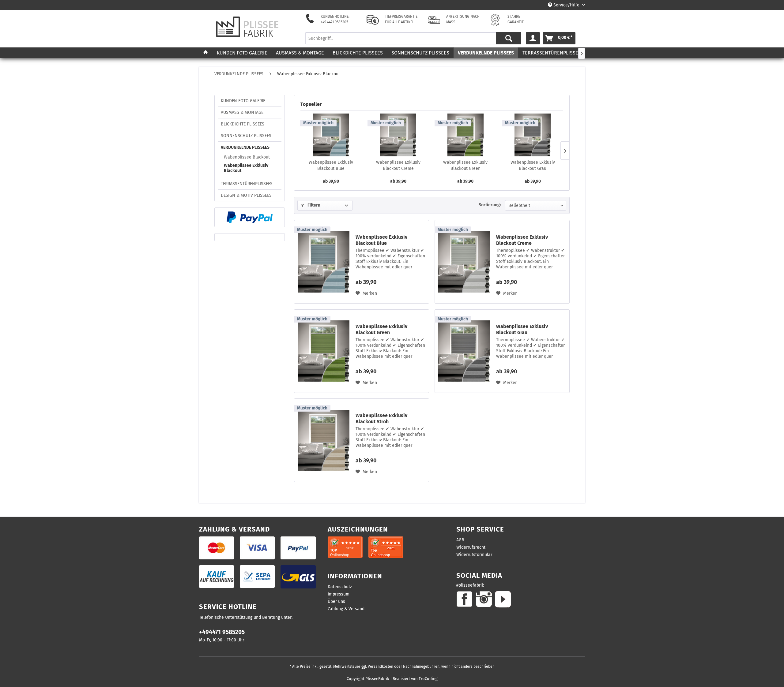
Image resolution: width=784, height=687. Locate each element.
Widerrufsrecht (470, 547)
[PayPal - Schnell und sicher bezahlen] (249, 217)
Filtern (313, 205)
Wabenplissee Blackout (247, 157)
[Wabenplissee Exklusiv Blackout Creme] (398, 135)
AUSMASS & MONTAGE (242, 112)
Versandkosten (380, 666)
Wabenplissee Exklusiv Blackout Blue (331, 165)
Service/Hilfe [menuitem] (566, 5)
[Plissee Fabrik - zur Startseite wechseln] (247, 27)
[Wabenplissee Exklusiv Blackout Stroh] (323, 440)
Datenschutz (340, 586)
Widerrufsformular (474, 554)
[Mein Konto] (533, 38)
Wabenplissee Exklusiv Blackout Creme (398, 165)
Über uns (336, 601)
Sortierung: (490, 204)
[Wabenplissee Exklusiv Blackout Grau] (533, 135)
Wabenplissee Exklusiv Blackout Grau (533, 165)
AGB (460, 540)
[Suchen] (508, 38)
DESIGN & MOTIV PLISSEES (246, 195)
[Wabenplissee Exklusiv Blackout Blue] (331, 135)
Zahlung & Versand (346, 608)
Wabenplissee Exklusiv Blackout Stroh (381, 418)
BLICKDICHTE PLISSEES (242, 124)
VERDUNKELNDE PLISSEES (245, 147)
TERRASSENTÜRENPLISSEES (247, 183)
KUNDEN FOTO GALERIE (243, 100)
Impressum (338, 594)
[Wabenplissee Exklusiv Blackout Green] (465, 135)
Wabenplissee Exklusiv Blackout (246, 168)
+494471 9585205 (222, 632)
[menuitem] (413, 38)
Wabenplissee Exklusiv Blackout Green (465, 165)
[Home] (206, 52)
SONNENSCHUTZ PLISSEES (246, 135)
